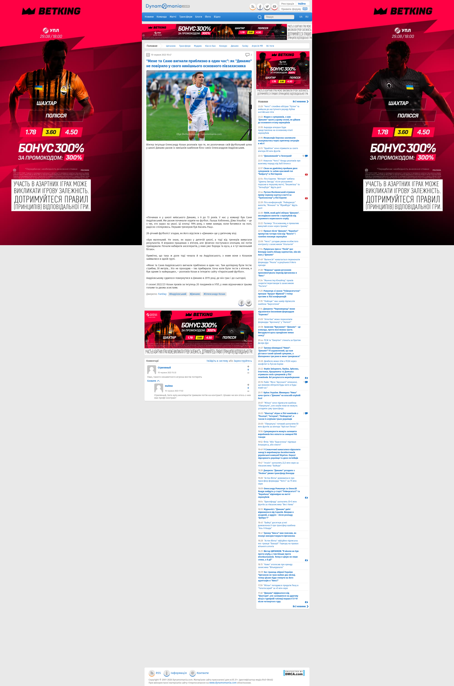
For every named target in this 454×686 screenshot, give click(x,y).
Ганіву (245, 46)
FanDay (162, 294)
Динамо (235, 46)
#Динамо (195, 294)
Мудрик (198, 46)
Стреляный (164, 367)
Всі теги (270, 46)
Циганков (171, 46)
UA (300, 16)
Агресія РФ (257, 46)
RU (306, 16)
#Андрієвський (177, 294)
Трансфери (184, 46)
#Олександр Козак (214, 294)
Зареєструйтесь (243, 360)
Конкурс (223, 46)
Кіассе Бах (210, 46)
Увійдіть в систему (217, 360)
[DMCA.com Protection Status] (294, 675)
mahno (169, 385)
